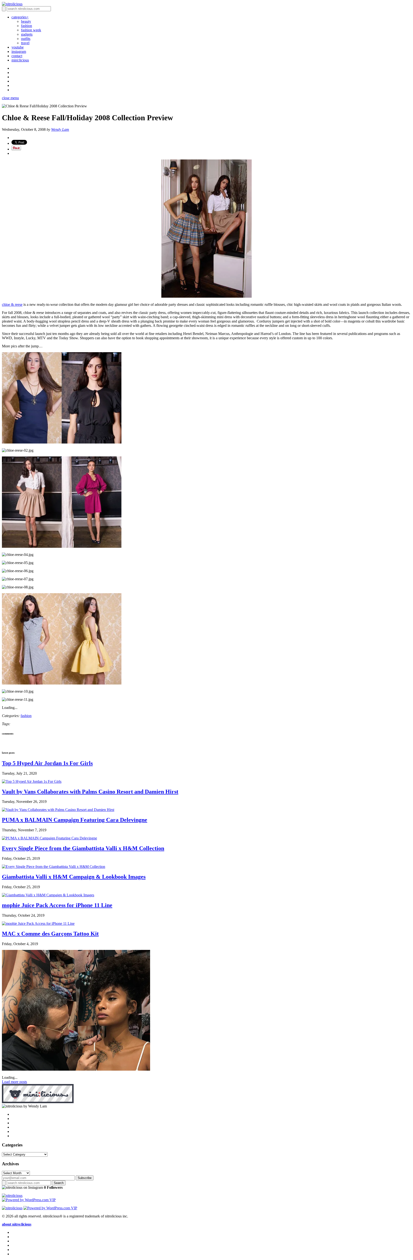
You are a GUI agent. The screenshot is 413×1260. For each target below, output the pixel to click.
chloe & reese (12, 304)
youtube (17, 47)
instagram (18, 51)
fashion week (31, 30)
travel (25, 43)
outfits (25, 39)
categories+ (20, 17)
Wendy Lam (60, 129)
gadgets (27, 34)
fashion (26, 26)
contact (16, 56)
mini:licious (20, 60)
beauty (26, 21)
